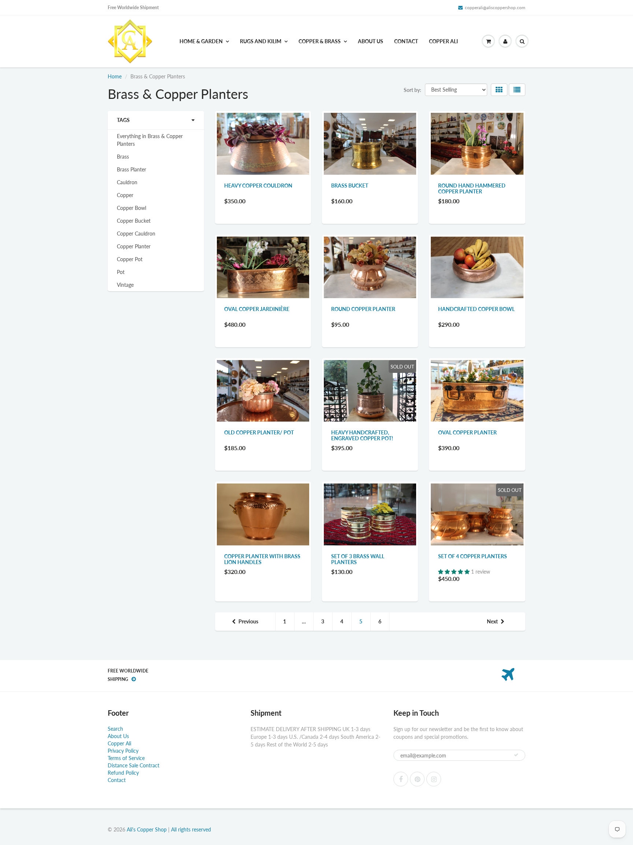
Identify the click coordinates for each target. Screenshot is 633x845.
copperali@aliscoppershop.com (495, 7)
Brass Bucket (349, 185)
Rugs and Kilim (260, 41)
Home (115, 76)
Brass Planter (131, 169)
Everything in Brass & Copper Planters (150, 140)
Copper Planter (134, 246)
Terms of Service (126, 758)
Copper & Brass (320, 41)
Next (492, 621)
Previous (248, 621)
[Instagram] (433, 779)
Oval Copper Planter (467, 432)
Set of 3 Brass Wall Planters (357, 559)
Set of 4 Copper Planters (472, 556)
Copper (125, 195)
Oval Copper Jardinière (256, 309)
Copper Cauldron (136, 233)
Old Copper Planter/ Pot (259, 432)
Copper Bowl (131, 208)
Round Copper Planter (363, 309)
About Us (370, 41)
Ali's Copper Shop (147, 829)
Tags (123, 120)
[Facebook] (400, 779)
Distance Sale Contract (133, 765)
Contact (406, 41)
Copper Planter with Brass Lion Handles (262, 559)
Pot (121, 272)
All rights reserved (191, 829)
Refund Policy (123, 773)
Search (115, 729)
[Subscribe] (516, 755)
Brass (123, 156)
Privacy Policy (123, 751)
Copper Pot (129, 259)
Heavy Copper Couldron (258, 185)
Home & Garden (201, 41)
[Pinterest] (417, 779)
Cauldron (127, 182)
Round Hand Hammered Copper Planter (472, 188)
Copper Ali (443, 41)
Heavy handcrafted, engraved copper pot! (362, 435)
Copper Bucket (134, 221)
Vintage (125, 285)
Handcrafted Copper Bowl (476, 309)
